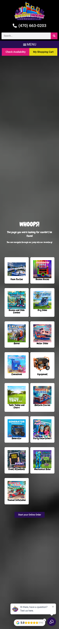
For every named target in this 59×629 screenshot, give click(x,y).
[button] (29, 44)
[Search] (54, 36)
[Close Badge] (44, 620)
